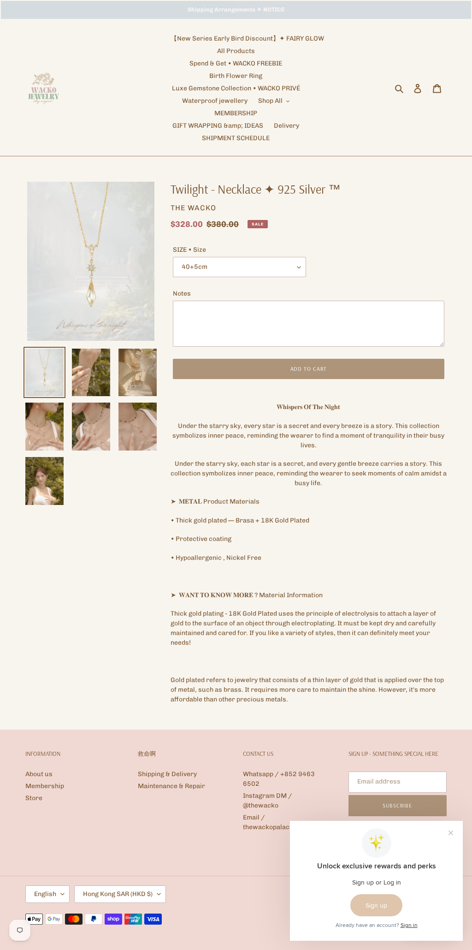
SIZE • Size (189, 250)
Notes (182, 293)
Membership (44, 786)
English (45, 894)
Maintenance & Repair (171, 786)
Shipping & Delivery (167, 774)
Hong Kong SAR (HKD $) (118, 894)
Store (33, 798)
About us (39, 774)
